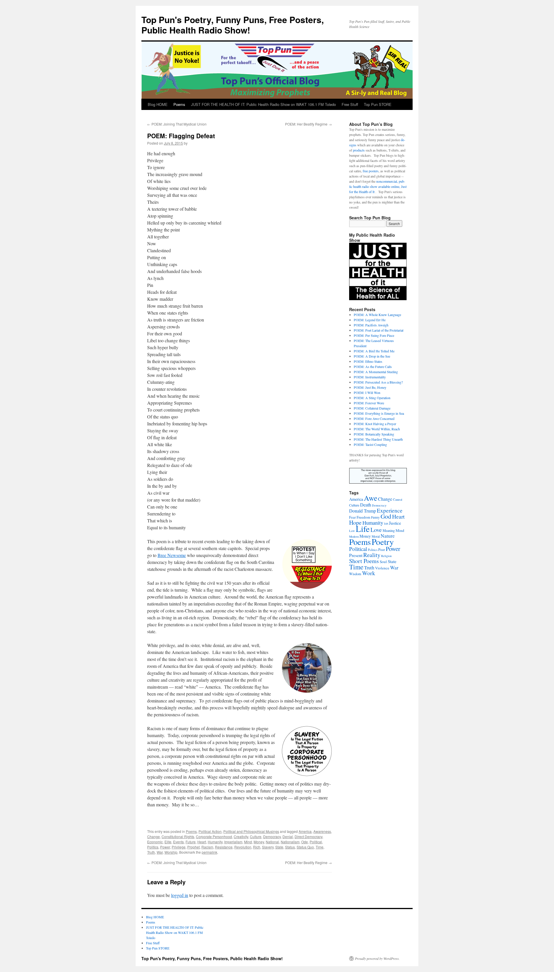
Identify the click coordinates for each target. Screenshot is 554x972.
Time (319, 846)
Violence (382, 568)
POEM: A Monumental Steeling (376, 371)
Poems (179, 104)
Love (376, 530)
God (386, 516)
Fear (352, 517)
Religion (386, 556)
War (160, 852)
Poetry (383, 541)
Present (355, 555)
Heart (201, 841)
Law (352, 531)
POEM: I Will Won (367, 392)
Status (290, 846)
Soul (383, 561)
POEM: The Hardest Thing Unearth (378, 439)
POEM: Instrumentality (370, 377)
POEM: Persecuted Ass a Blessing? (378, 382)
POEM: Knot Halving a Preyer (375, 423)
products (359, 150)
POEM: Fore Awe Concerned (374, 418)
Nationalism (290, 841)
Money (259, 841)
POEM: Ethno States (368, 361)
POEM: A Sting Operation (372, 397)
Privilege (179, 846)
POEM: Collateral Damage (372, 408)
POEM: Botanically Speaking (374, 434)
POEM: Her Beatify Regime (308, 124)
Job (386, 523)
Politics (152, 846)
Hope (355, 522)
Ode (304, 841)
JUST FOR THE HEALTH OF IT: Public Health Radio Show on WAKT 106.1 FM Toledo (263, 104)
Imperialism (233, 841)
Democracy (272, 836)
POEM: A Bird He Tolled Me (374, 351)
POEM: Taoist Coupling (370, 444)
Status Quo (305, 846)
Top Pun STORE (378, 104)
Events (178, 841)
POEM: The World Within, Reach (377, 429)
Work (368, 573)
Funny (375, 517)
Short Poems (364, 561)
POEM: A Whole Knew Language (377, 314)
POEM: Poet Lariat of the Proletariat (378, 330)
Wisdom (355, 573)
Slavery (268, 846)
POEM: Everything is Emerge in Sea (379, 413)
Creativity (241, 836)
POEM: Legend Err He (369, 319)
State (279, 846)
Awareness (322, 831)
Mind (248, 841)
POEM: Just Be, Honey (370, 387)
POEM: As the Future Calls (373, 366)
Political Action (210, 831)
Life (363, 528)
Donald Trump (362, 511)
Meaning (389, 530)
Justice (395, 523)
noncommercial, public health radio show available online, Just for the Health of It (378, 186)
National (272, 841)
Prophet (193, 846)
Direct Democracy (308, 836)
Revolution (242, 846)
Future (191, 841)
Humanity (215, 841)
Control (397, 500)
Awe (370, 498)
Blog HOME (158, 104)
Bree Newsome (172, 555)
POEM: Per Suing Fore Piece (374, 335)
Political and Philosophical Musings (251, 831)
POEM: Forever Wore (369, 403)
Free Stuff (350, 104)
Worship (170, 852)
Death (365, 505)
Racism (207, 846)
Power (165, 846)
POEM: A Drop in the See (372, 356)
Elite (167, 841)
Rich (256, 846)
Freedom (363, 517)
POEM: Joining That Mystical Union (177, 124)
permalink (209, 852)
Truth (151, 852)
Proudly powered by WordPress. (377, 958)
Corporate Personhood (214, 836)
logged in (179, 895)
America (305, 831)
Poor (381, 549)
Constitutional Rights (178, 836)
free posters (371, 171)
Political (316, 841)
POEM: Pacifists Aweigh (371, 325)
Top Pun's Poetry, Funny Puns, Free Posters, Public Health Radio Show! (232, 24)
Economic (155, 841)
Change (153, 836)
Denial (287, 836)
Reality (371, 555)
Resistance (224, 846)
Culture (255, 836)
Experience (390, 510)
